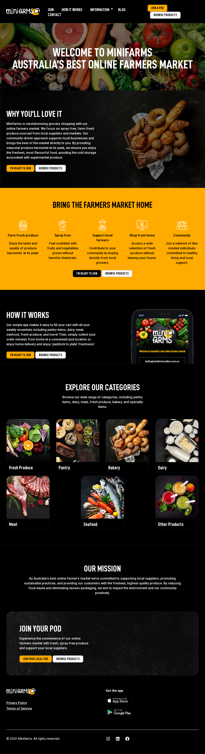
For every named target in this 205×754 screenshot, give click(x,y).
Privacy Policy (16, 703)
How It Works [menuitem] (72, 10)
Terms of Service (19, 708)
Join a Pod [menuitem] (157, 8)
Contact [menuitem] (54, 15)
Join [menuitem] (51, 10)
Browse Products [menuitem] (165, 15)
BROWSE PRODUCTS (50, 168)
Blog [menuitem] (122, 10)
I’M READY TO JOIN (20, 168)
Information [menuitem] (99, 10)
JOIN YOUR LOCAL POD (35, 658)
